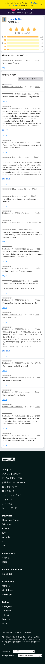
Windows (6, 524)
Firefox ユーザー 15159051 (12, 329)
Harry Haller (16, 157)
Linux (4, 541)
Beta (4, 562)
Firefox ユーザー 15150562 (12, 416)
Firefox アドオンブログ (13, 478)
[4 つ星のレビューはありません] (23, 40)
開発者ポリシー (9, 491)
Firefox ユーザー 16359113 (12, 87)
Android (6, 537)
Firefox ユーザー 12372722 (12, 108)
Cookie (18, 632)
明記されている (11, 637)
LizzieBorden (17, 60)
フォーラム (7, 499)
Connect (6, 586)
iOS (4, 533)
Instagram (7, 606)
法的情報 (27, 632)
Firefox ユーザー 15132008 (12, 142)
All (3, 545)
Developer (7, 594)
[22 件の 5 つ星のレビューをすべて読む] (23, 36)
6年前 (36, 94)
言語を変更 (6, 651)
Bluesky (6, 619)
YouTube (6, 610)
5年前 (37, 87)
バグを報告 (7, 504)
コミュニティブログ (11, 495)
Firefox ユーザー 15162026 (12, 300)
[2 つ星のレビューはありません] (23, 46)
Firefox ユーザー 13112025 (12, 315)
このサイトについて (11, 474)
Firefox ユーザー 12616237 (12, 213)
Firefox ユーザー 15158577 (12, 363)
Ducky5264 (16, 94)
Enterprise (7, 574)
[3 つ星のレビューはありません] (23, 43)
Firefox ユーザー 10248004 (12, 222)
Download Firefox (11, 520)
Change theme (8, 656)
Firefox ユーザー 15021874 (12, 378)
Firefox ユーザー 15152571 (12, 407)
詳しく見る (6, 130)
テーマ (20, 12)
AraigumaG (16, 281)
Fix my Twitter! (15, 19)
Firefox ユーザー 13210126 (12, 392)
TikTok (5, 615)
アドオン (6, 469)
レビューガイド (9, 508)
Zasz (17, 22)
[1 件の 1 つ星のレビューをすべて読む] (23, 49)
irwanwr (15, 196)
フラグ (4, 68)
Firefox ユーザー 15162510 (12, 268)
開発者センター (9, 486)
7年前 (37, 60)
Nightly (5, 557)
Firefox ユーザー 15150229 (12, 435)
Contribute (7, 590)
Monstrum (16, 189)
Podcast (6, 623)
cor (13, 229)
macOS (5, 528)
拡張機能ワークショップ (13, 482)
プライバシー (7, 632)
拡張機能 (11, 12)
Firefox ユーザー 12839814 (12, 249)
